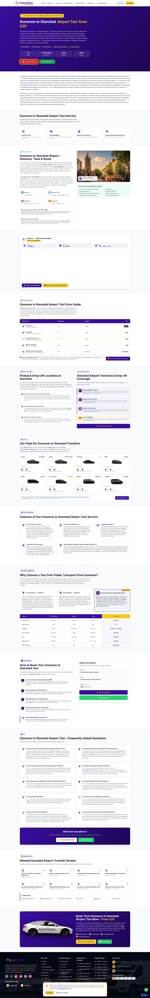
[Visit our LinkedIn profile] (25, 976)
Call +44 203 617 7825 (66, 840)
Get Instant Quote (103, 692)
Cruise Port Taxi (64, 980)
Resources (91, 3)
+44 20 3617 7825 (119, 962)
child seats (25, 498)
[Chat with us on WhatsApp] (146, 990)
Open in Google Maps (32, 285)
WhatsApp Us (48, 61)
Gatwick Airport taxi (83, 973)
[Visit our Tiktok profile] (11, 976)
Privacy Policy (46, 967)
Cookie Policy (46, 981)
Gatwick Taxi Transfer (67, 76)
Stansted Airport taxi (83, 966)
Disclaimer (45, 973)
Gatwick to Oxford (100, 964)
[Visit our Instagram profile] (16, 976)
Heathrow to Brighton (101, 970)
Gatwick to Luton (100, 978)
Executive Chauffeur (64, 898)
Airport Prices (80, 3)
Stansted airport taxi (34, 87)
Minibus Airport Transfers (64, 973)
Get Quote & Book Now (103, 426)
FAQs (43, 964)
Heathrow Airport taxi (84, 964)
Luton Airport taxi (83, 976)
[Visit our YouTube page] (20, 976)
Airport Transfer (67, 3)
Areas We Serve (102, 3)
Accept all (49, 992)
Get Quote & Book (29, 62)
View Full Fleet (122, 498)
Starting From (85, 684)
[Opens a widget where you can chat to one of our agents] (144, 995)
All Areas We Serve (28, 898)
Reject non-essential (62, 992)
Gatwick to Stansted (101, 975)
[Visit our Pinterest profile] (30, 976)
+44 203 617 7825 (39, 719)
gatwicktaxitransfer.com (89, 770)
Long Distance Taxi (46, 898)
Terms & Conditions (47, 970)
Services (49, 3)
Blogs (43, 961)
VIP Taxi (62, 967)
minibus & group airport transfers (61, 497)
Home (43, 3)
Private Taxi (63, 961)
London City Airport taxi (83, 969)
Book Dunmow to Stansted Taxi (55, 285)
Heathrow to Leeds (100, 973)
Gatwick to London (100, 961)
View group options (43, 554)
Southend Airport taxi (84, 979)
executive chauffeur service (81, 497)
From (83, 670)
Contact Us (120, 3)
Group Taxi (63, 964)
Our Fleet (58, 3)
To (82, 677)
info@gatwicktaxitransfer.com (122, 966)
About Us (97, 898)
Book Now (130, 3)
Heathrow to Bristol (101, 967)
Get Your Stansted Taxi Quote (118, 359)
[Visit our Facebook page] (6, 976)
